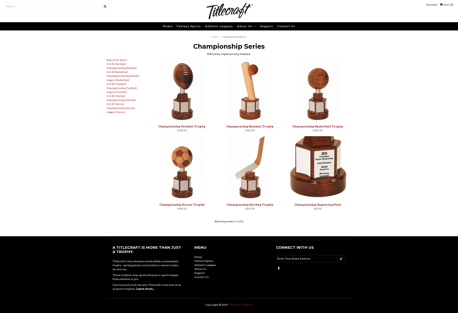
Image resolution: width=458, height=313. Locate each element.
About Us (244, 26)
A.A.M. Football (116, 84)
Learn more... (145, 288)
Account (431, 4)
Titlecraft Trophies (240, 304)
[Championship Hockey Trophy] (250, 168)
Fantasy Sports (189, 26)
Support (266, 26)
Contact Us (286, 26)
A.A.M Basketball (117, 72)
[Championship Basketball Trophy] (317, 90)
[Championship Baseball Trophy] (250, 90)
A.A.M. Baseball (116, 63)
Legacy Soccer (115, 112)
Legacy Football (116, 92)
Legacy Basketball (117, 80)
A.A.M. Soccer (115, 104)
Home (167, 26)
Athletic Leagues (219, 26)
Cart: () (447, 4)
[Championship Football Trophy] (182, 90)
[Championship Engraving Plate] (317, 168)
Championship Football (121, 88)
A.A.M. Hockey (115, 95)
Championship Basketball (122, 75)
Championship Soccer (120, 108)
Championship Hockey (121, 100)
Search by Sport (116, 60)
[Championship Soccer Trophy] (182, 168)
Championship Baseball (121, 68)
